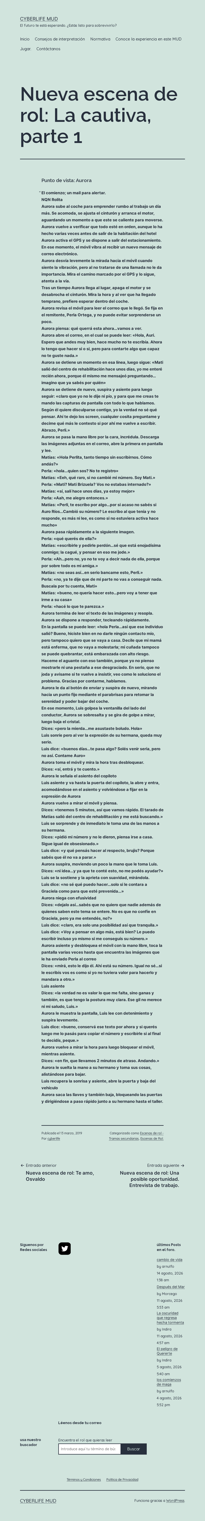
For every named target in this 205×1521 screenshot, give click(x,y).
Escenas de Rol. (152, 1139)
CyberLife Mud (39, 19)
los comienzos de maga (169, 1382)
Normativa (100, 38)
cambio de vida (169, 1260)
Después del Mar (171, 1287)
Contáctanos (48, 48)
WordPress (175, 1500)
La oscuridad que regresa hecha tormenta (170, 1318)
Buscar (133, 1448)
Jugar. (25, 48)
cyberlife (53, 1139)
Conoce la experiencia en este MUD (149, 38)
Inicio (25, 38)
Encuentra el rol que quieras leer (85, 1440)
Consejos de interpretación (60, 38)
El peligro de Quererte (167, 1351)
